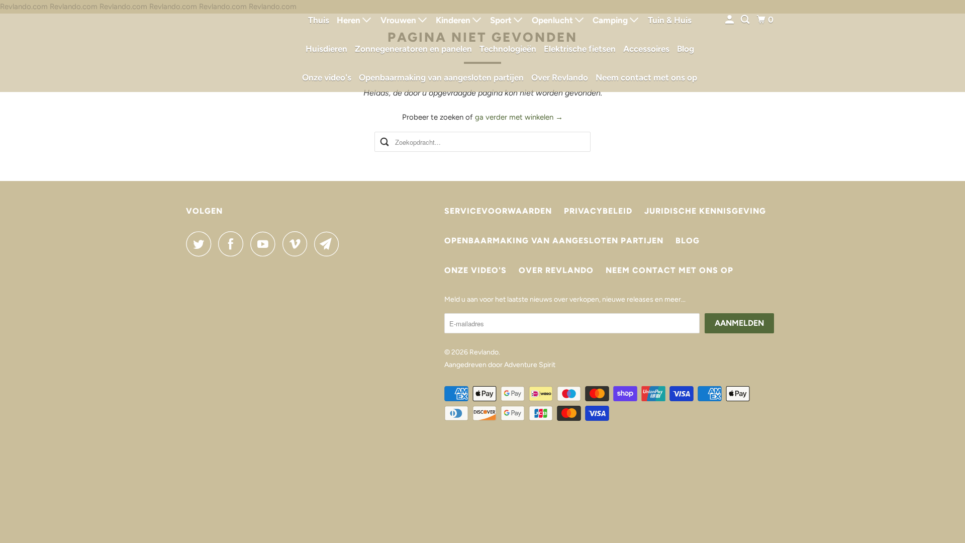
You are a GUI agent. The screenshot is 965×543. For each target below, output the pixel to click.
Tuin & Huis (670, 20)
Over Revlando (559, 77)
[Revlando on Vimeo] (297, 243)
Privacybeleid (598, 211)
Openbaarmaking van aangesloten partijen (441, 77)
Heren (349, 20)
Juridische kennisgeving (705, 211)
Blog (685, 49)
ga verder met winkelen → (519, 117)
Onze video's (326, 77)
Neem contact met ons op (646, 77)
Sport (502, 20)
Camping (611, 20)
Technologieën (507, 49)
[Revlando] (231, 46)
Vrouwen (399, 20)
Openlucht (553, 20)
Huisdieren (326, 49)
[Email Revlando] (329, 243)
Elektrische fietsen (580, 49)
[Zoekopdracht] (746, 20)
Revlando (484, 352)
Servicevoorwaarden (498, 211)
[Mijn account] (730, 20)
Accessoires (646, 49)
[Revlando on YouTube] (265, 243)
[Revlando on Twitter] (201, 243)
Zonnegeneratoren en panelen (413, 49)
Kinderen (454, 20)
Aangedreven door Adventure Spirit (499, 364)
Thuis (318, 20)
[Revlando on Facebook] (233, 243)
